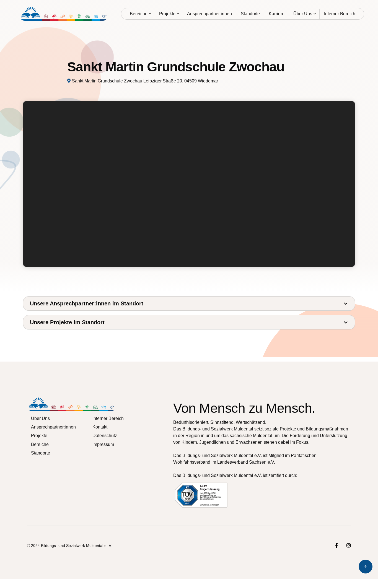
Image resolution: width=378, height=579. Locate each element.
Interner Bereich (339, 13)
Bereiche (138, 13)
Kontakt (99, 427)
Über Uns (302, 13)
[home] (63, 14)
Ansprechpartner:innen (209, 13)
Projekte (167, 13)
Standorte (250, 13)
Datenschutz (104, 435)
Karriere (276, 13)
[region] (189, 184)
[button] (140, 13)
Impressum (103, 444)
